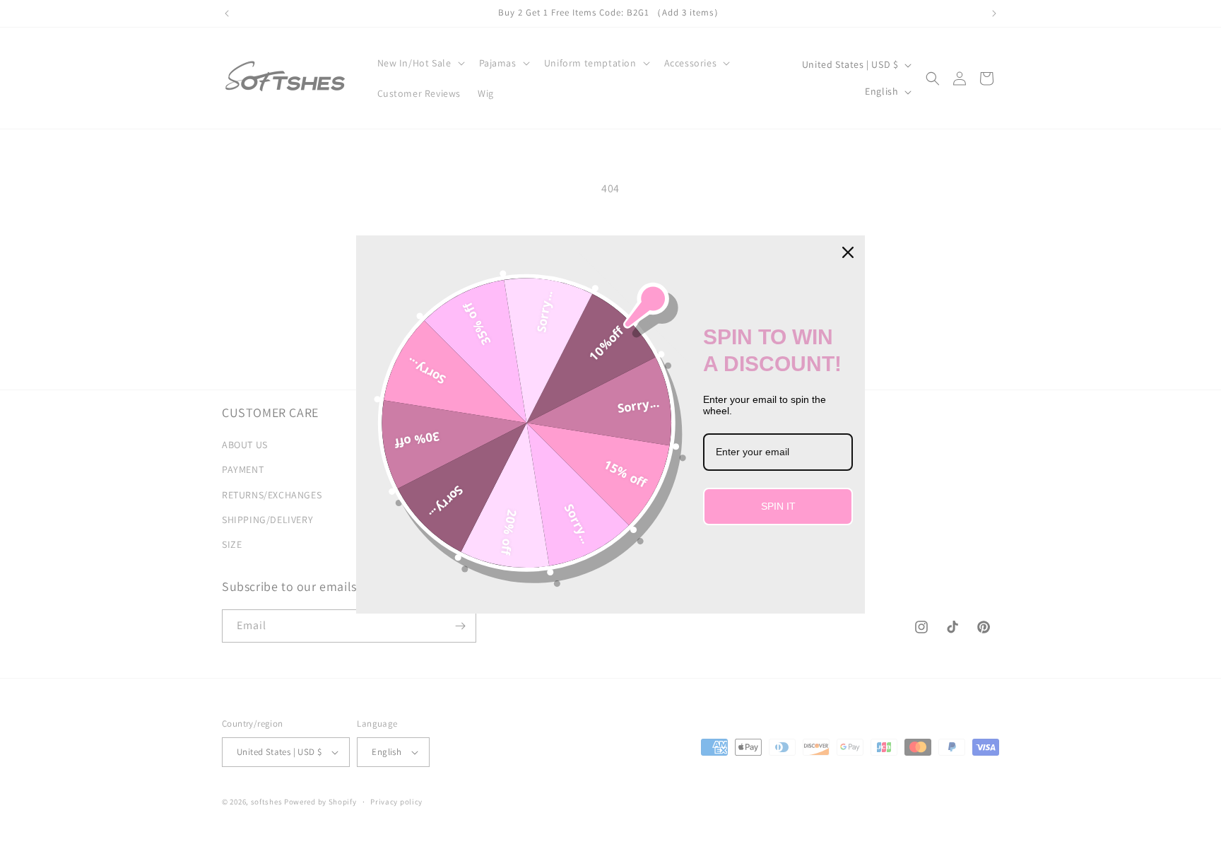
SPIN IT (778, 506)
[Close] (848, 252)
